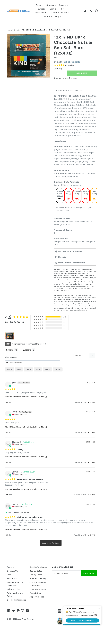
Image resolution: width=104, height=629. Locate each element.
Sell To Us (12, 578)
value (9, 369)
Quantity (58, 68)
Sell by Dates (36, 571)
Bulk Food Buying (38, 578)
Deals (40, 5)
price (38, 369)
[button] (89, 402)
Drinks (54, 8)
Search (10, 567)
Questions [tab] (27, 350)
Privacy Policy (13, 589)
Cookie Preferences (16, 600)
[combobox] (86, 10)
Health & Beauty (60, 12)
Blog (9, 574)
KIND (56, 57)
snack (47, 369)
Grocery (51, 5)
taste (28, 369)
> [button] (51, 543)
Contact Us (12, 571)
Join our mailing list (62, 567)
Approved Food (37, 597)
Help (59, 16)
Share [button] (10, 402)
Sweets (43, 8)
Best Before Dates (38, 567)
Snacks (64, 5)
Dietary (48, 16)
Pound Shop (35, 593)
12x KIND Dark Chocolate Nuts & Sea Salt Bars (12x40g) (26, 396)
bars (19, 369)
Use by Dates (36, 574)
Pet (64, 8)
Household (42, 12)
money (58, 369)
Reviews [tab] (9, 350)
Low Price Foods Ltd (26, 619)
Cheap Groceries (38, 589)
